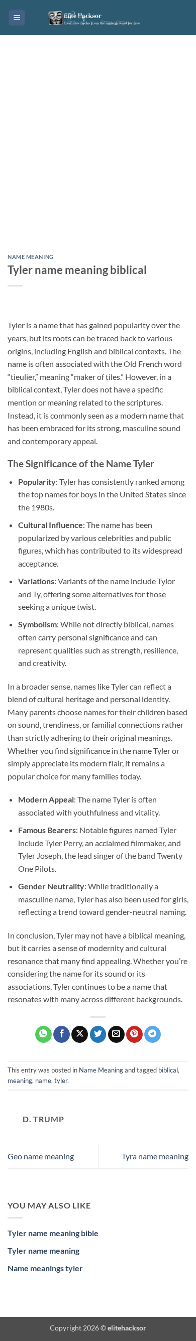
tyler (60, 1081)
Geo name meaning (41, 1156)
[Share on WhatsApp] (43, 1034)
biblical (168, 1070)
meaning (20, 1081)
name (43, 1081)
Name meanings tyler (45, 1268)
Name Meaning (31, 256)
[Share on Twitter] (98, 1034)
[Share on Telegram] (152, 1034)
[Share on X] (79, 1034)
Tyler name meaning (43, 1250)
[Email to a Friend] (116, 1034)
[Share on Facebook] (61, 1034)
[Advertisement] (98, 152)
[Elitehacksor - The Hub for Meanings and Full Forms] (98, 17)
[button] (17, 18)
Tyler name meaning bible (53, 1233)
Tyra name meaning (155, 1156)
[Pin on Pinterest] (134, 1034)
